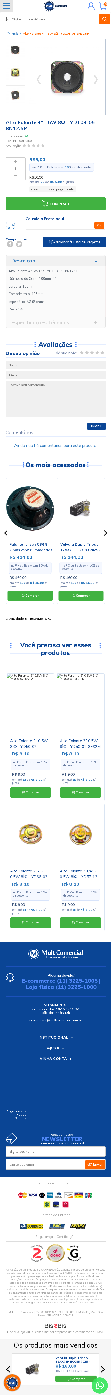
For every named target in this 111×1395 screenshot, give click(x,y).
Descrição (23, 260)
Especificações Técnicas (40, 322)
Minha (90, 6)
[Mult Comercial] (55, 6)
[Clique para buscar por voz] (6, 19)
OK (99, 225)
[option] (15, 50)
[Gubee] (74, 1261)
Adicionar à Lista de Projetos (76, 242)
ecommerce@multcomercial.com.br (55, 1020)
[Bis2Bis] (37, 1261)
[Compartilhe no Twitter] (19, 244)
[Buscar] (104, 19)
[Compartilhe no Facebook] (10, 244)
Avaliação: (14, 146)
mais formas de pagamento (52, 189)
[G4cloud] (55, 1261)
